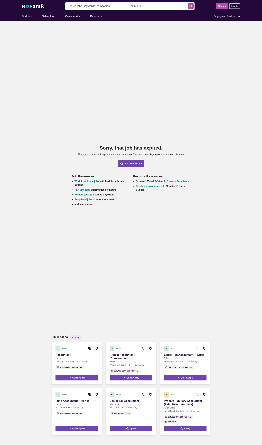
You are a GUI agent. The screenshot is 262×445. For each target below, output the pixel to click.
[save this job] (96, 348)
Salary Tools (48, 16)
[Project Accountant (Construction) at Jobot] (131, 363)
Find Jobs (27, 16)
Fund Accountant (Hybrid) (72, 400)
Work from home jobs (86, 181)
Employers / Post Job (224, 16)
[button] (191, 6)
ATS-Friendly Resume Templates (170, 181)
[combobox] (95, 6)
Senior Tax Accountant (124, 400)
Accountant (63, 354)
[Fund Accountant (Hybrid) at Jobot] (77, 411)
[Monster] (33, 6)
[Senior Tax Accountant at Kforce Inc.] (131, 411)
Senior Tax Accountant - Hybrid (184, 354)
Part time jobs (82, 189)
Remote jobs (81, 194)
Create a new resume (148, 186)
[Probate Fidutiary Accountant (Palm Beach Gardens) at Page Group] (185, 411)
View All (75, 338)
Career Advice (73, 16)
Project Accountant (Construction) (122, 356)
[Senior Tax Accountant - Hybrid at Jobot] (185, 363)
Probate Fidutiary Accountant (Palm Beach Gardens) (183, 402)
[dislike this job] (89, 348)
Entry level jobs (83, 199)
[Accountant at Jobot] (77, 363)
